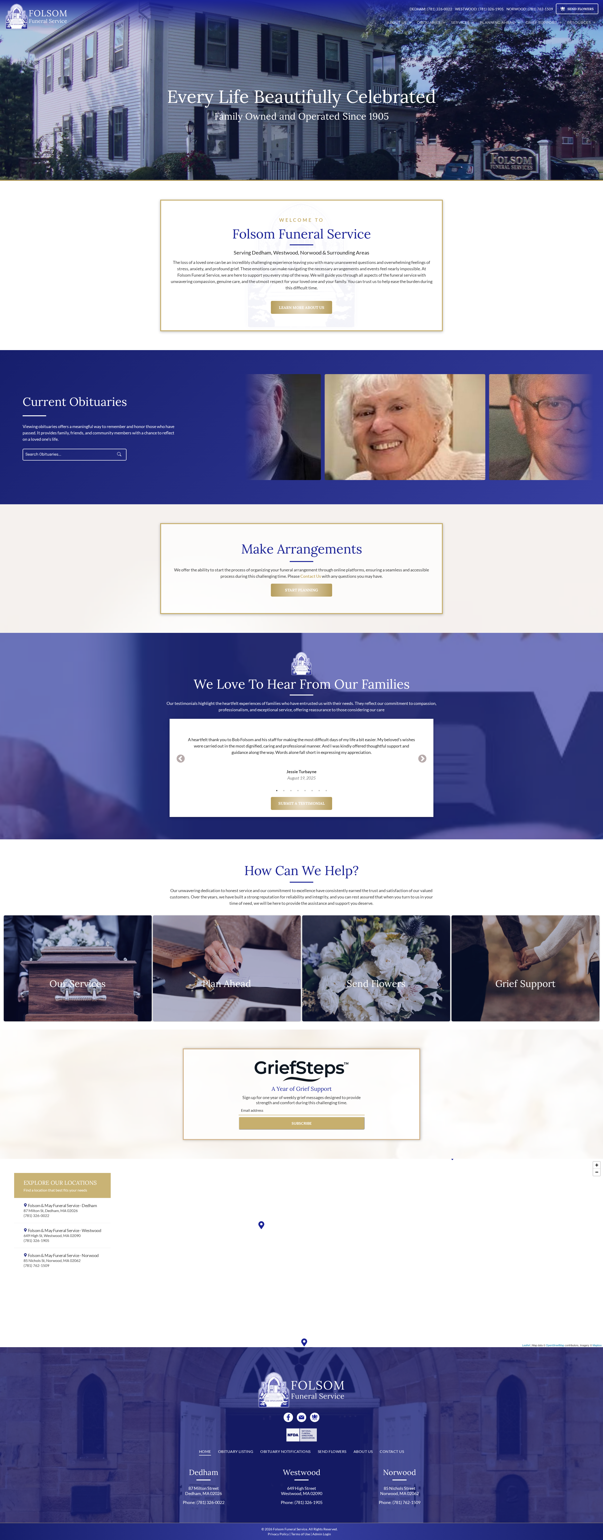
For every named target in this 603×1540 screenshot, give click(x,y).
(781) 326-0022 (210, 1502)
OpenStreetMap (555, 1345)
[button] (62, 1210)
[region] (301, 1253)
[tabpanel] (301, 752)
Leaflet (526, 1345)
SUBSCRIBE (302, 1123)
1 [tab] (276, 790)
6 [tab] (312, 790)
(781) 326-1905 (308, 1502)
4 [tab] (298, 790)
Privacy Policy (278, 1534)
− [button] (596, 1172)
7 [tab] (319, 790)
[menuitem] (399, 22)
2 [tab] (283, 790)
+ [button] (596, 1165)
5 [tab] (305, 790)
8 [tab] (326, 790)
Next (422, 759)
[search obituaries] (120, 454)
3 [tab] (291, 790)
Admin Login (321, 1534)
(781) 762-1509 (406, 1502)
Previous (180, 759)
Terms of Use (300, 1534)
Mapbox (597, 1345)
